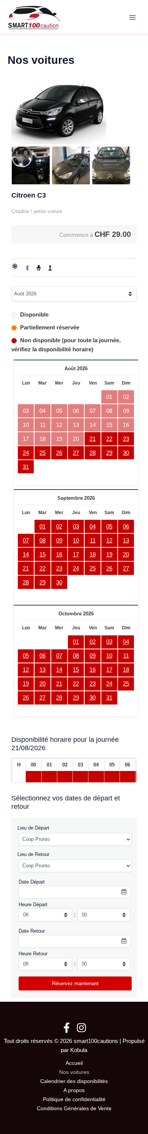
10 (76, 541)
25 (42, 453)
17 (76, 555)
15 (42, 555)
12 (109, 541)
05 (109, 527)
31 (26, 467)
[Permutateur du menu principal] (132, 17)
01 (42, 527)
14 (26, 555)
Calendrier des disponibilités (74, 1081)
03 (76, 527)
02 (59, 527)
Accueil (74, 1063)
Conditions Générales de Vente (74, 1108)
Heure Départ (33, 904)
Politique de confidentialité (74, 1099)
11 (93, 541)
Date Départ (32, 882)
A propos (74, 1090)
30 (126, 453)
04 (93, 527)
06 (126, 527)
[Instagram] (81, 1028)
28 (93, 453)
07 (26, 541)
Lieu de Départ (33, 828)
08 (42, 541)
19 (109, 555)
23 (126, 439)
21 (93, 439)
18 (93, 555)
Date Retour (32, 931)
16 (59, 555)
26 (59, 453)
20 (126, 555)
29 (109, 453)
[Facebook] (66, 1028)
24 (26, 453)
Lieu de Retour (33, 854)
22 (109, 439)
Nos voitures (74, 1072)
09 (59, 541)
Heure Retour (33, 953)
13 (126, 541)
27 (76, 453)
